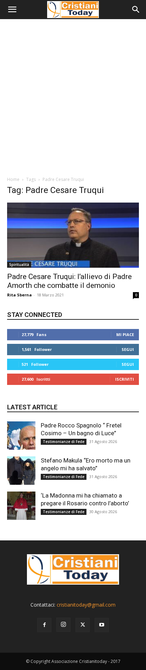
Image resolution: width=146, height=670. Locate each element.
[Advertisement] (73, 96)
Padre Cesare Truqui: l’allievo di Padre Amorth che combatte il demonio (69, 281)
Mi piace (125, 334)
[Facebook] (44, 625)
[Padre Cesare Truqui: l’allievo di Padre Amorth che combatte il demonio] (73, 235)
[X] (82, 625)
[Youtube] (102, 625)
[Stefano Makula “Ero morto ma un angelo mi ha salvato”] (21, 470)
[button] (12, 9)
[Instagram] (63, 625)
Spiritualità (19, 264)
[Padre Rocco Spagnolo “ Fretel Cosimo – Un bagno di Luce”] (21, 435)
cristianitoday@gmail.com (86, 604)
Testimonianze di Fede (63, 441)
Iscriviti (124, 379)
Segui (128, 349)
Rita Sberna (19, 294)
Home (13, 179)
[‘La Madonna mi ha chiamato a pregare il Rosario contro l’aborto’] (21, 506)
